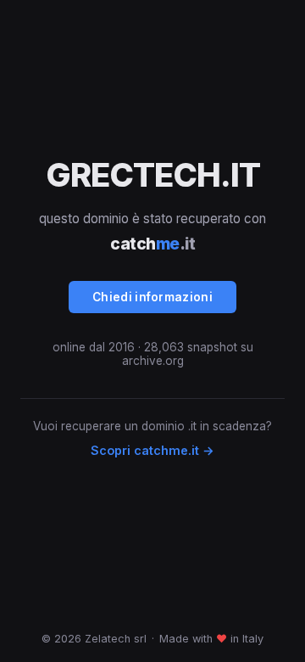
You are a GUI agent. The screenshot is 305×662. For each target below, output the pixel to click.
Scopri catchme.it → (152, 450)
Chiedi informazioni (152, 297)
